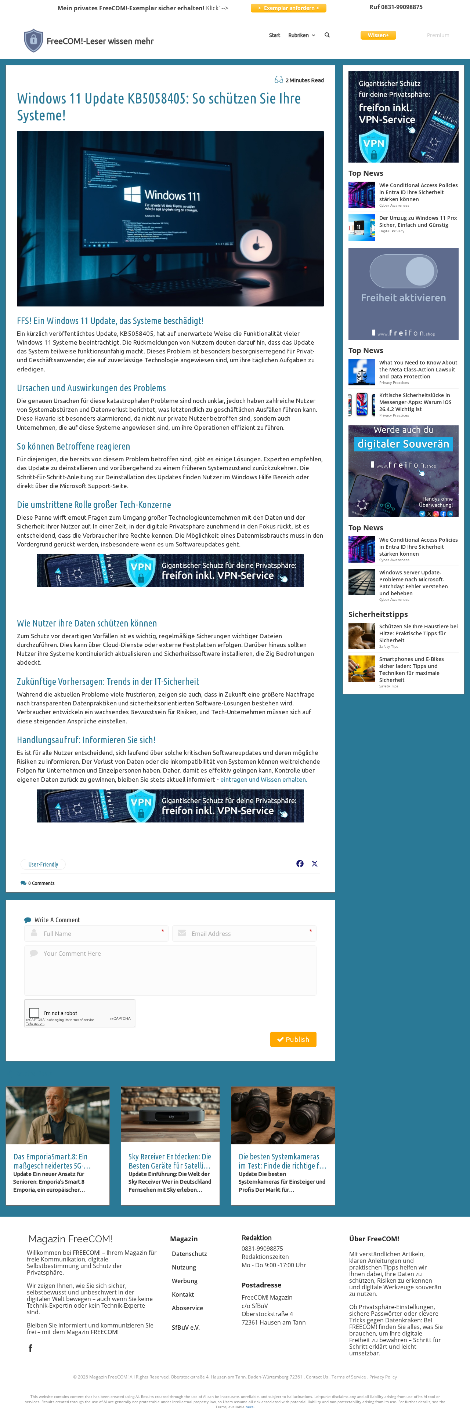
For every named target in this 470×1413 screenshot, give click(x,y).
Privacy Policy (383, 1377)
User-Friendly (43, 864)
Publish (296, 1039)
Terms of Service (349, 1377)
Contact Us (317, 1377)
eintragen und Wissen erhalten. (263, 779)
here (250, 1406)
